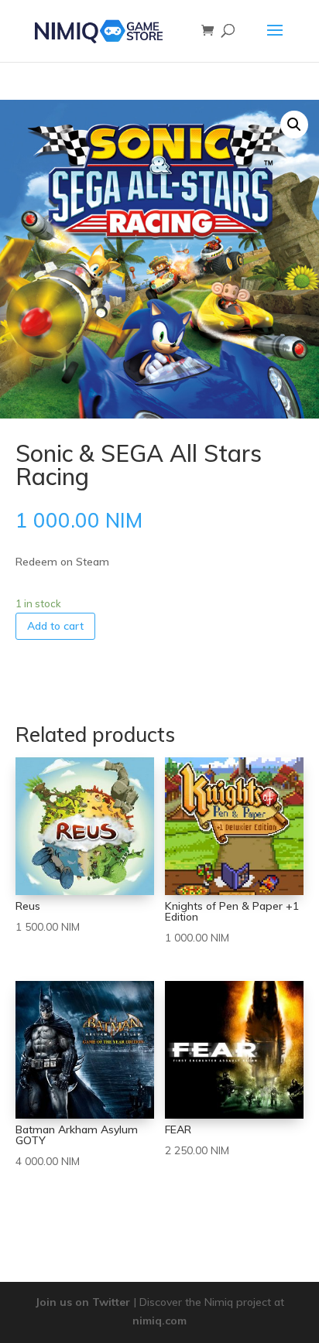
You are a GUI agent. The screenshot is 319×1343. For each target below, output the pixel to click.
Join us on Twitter (83, 1302)
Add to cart (55, 626)
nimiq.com (159, 1321)
